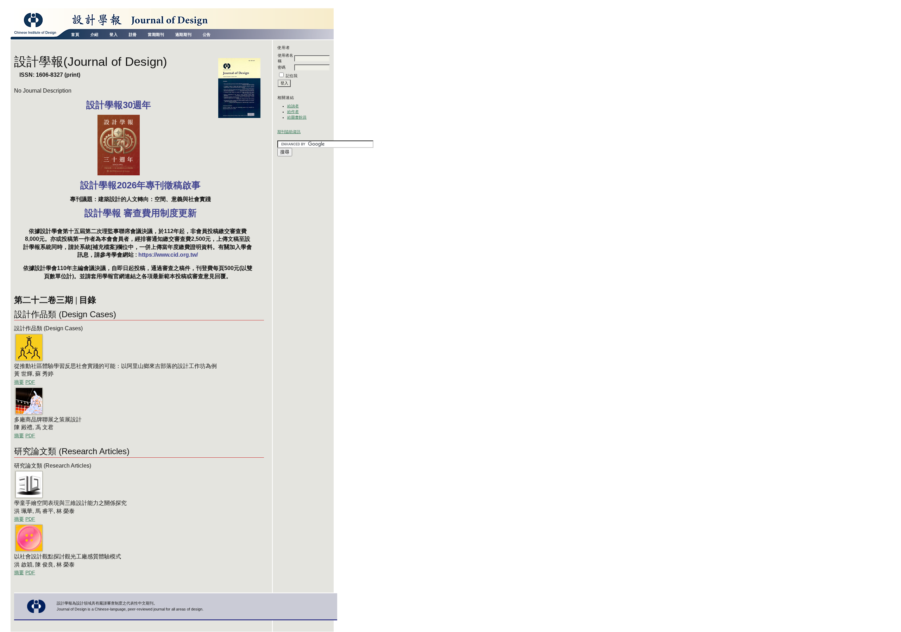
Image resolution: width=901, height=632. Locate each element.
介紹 (94, 34)
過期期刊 (183, 34)
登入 (113, 34)
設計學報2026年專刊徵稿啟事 (140, 185)
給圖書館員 (297, 117)
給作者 (293, 111)
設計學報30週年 (118, 105)
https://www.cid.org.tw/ (168, 255)
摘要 (19, 382)
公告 (207, 34)
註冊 (133, 34)
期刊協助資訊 (289, 132)
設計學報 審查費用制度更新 (140, 213)
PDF (30, 382)
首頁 (75, 34)
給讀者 (293, 106)
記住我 (291, 76)
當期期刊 (156, 34)
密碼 (281, 67)
